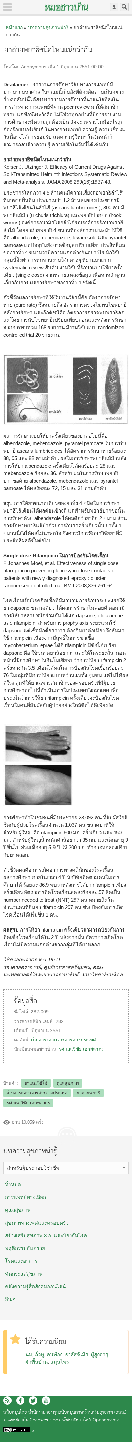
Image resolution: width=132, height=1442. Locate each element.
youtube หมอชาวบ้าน (46, 1400)
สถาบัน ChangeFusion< (38, 1420)
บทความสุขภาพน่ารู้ (48, 27)
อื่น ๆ (10, 1299)
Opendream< (106, 1420)
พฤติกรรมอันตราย (25, 1248)
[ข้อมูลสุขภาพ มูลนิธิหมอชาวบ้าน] (66, 6)
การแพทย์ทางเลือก (25, 1197)
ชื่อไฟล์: (22, 1012)
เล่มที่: (49, 1021)
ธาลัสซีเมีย (76, 1354)
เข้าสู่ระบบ (114, 7)
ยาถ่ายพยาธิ (88, 1092)
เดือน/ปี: (22, 1030)
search (124, 7)
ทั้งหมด (13, 1184)
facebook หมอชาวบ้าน (20, 1400)
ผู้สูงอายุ (99, 1354)
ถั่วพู (39, 1354)
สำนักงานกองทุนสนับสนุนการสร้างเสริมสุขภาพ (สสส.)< (64, 1416)
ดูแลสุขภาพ (68, 1083)
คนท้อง (54, 1354)
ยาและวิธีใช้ (35, 1083)
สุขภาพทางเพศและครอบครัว (36, 1223)
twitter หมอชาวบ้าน (33, 1400)
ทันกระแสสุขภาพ (24, 1274)
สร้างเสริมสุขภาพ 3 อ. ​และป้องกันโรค (46, 1235)
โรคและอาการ (21, 1261)
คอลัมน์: (22, 1039)
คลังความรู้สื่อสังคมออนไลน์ (35, 1286)
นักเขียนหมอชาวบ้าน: (36, 1049)
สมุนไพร (59, 1362)
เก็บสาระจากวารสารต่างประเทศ (63, 1039)
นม (28, 1354)
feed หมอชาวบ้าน (7, 1400)
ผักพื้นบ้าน (36, 1362)
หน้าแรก (14, 27)
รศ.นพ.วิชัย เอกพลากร (81, 1049)
